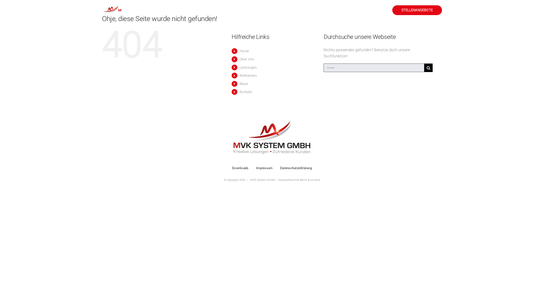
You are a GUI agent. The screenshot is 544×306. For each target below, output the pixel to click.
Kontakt (246, 92)
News (244, 84)
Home (244, 51)
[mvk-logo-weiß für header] (128, 6)
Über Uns (247, 59)
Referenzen (248, 76)
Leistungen (248, 67)
